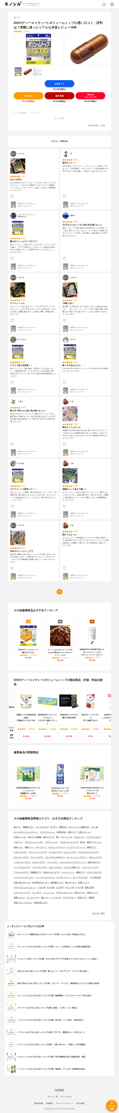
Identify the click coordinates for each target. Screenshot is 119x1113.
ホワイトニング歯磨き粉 (78, 827)
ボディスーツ (41, 847)
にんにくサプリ (70, 852)
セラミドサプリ (55, 867)
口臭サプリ (72, 832)
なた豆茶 (50, 887)
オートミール (66, 837)
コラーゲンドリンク (22, 892)
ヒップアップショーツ (76, 847)
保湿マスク (82, 897)
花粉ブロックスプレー (23, 903)
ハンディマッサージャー (24, 877)
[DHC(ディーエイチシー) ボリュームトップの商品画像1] (38, 49)
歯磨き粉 (63, 827)
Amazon (28, 96)
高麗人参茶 (89, 887)
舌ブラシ (54, 827)
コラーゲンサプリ (39, 867)
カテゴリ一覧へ (98, 913)
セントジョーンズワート (77, 857)
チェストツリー (68, 872)
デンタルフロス (42, 827)
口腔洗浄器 (61, 832)
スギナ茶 (79, 887)
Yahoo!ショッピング (90, 95)
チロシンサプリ (95, 857)
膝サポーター (71, 882)
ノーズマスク (56, 897)
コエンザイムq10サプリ (55, 857)
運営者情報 (38, 1103)
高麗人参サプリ (94, 862)
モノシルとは (66, 1096)
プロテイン (18, 842)
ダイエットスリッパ (56, 847)
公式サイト (59, 83)
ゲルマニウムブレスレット (25, 887)
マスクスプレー (69, 897)
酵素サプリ (92, 847)
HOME (59, 1090)
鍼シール (45, 897)
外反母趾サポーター (40, 882)
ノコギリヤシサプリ (22, 862)
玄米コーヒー (80, 892)
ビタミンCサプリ (94, 872)
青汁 (58, 837)
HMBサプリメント (94, 842)
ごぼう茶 (41, 887)
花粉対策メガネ (40, 903)
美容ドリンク (92, 892)
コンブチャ (37, 892)
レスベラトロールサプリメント (73, 862)
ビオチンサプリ (38, 862)
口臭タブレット (84, 832)
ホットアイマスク (80, 877)
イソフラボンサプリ (22, 867)
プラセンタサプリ (21, 872)
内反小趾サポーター (22, 882)
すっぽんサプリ (55, 852)
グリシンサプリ (37, 857)
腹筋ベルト (18, 847)
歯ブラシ (17, 827)
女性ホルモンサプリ (51, 872)
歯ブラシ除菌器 (35, 837)
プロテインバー (51, 842)
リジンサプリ (52, 862)
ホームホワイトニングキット (26, 832)
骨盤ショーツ (83, 882)
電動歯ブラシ (28, 827)
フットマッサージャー (45, 877)
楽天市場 (59, 96)
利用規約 (49, 1103)
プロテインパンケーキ (69, 842)
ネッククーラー (33, 897)
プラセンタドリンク (64, 892)
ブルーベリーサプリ (90, 867)
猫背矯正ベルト (57, 882)
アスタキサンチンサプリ (88, 852)
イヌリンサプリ (20, 852)
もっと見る (59, 118)
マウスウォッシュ (47, 832)
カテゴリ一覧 (53, 1096)
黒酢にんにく (19, 897)
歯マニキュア (48, 837)
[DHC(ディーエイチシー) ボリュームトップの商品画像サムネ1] (18, 71)
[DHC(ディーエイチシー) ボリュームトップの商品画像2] (89, 49)
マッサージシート (63, 877)
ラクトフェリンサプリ (37, 852)
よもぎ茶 (59, 887)
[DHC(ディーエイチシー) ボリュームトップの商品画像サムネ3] (37, 71)
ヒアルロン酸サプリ (71, 867)
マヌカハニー (79, 837)
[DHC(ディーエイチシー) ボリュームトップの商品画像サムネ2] (27, 71)
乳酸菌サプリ (36, 872)
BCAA (82, 842)
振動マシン (29, 847)
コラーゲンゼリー (94, 837)
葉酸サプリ (81, 872)
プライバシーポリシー (64, 1103)
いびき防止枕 (95, 877)
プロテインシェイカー (34, 842)
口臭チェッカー (20, 837)
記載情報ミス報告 (97, 126)
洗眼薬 (91, 897)
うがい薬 (94, 827)
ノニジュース (48, 892)
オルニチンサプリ (21, 857)
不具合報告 (80, 1103)
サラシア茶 (69, 887)
